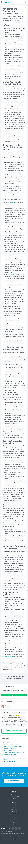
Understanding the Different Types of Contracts (13, 746)
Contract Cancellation (7, 750)
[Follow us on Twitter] (16, 828)
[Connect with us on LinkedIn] (19, 828)
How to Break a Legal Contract (9, 754)
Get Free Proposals (14, 780)
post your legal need (9, 656)
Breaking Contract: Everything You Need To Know (13, 752)
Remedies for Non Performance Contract (11, 756)
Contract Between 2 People (9, 761)
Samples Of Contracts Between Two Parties (12, 744)
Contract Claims (6, 742)
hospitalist (13, 202)
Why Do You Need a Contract (9, 748)
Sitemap (14, 798)
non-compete (11, 274)
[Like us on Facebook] (13, 828)
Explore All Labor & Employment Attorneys (14, 731)
